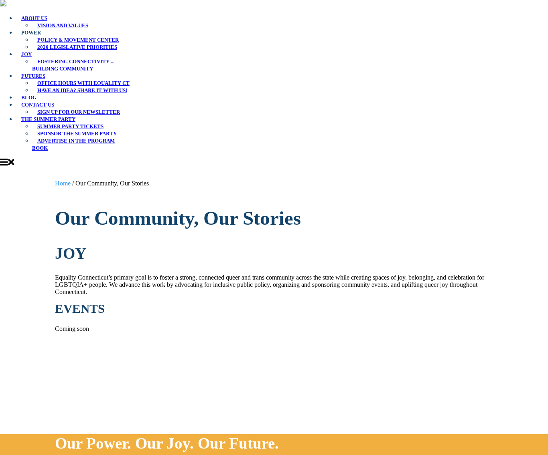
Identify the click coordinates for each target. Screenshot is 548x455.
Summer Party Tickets (70, 126)
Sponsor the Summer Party (77, 134)
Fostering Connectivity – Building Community (73, 65)
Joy (26, 54)
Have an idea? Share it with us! (82, 90)
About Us (34, 18)
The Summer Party (48, 119)
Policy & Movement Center (78, 40)
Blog (29, 98)
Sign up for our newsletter (78, 112)
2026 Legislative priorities (77, 47)
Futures (33, 76)
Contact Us (37, 105)
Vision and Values (62, 25)
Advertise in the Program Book (73, 144)
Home (63, 183)
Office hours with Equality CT (83, 83)
